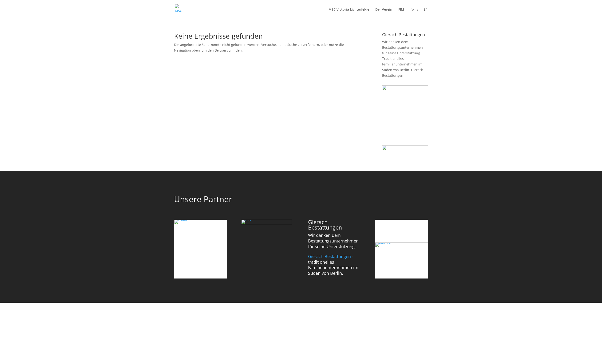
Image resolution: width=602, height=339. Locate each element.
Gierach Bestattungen (329, 256)
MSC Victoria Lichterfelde (349, 10)
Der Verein (383, 10)
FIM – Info (406, 10)
